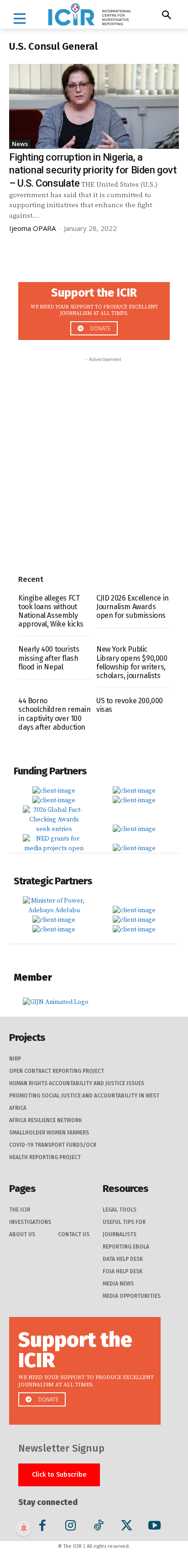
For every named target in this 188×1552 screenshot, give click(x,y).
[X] (126, 1527)
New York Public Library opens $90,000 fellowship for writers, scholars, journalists (131, 662)
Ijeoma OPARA (32, 228)
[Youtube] (154, 1527)
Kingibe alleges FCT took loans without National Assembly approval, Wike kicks (51, 611)
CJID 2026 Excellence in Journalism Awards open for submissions (132, 607)
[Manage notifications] (23, 1528)
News (20, 144)
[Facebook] (42, 1527)
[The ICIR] (90, 14)
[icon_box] (94, 308)
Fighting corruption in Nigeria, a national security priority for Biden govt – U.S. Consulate (93, 170)
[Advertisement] (94, 458)
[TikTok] (98, 1527)
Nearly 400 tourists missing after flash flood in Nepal (48, 658)
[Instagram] (70, 1527)
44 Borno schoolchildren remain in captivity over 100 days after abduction (54, 714)
